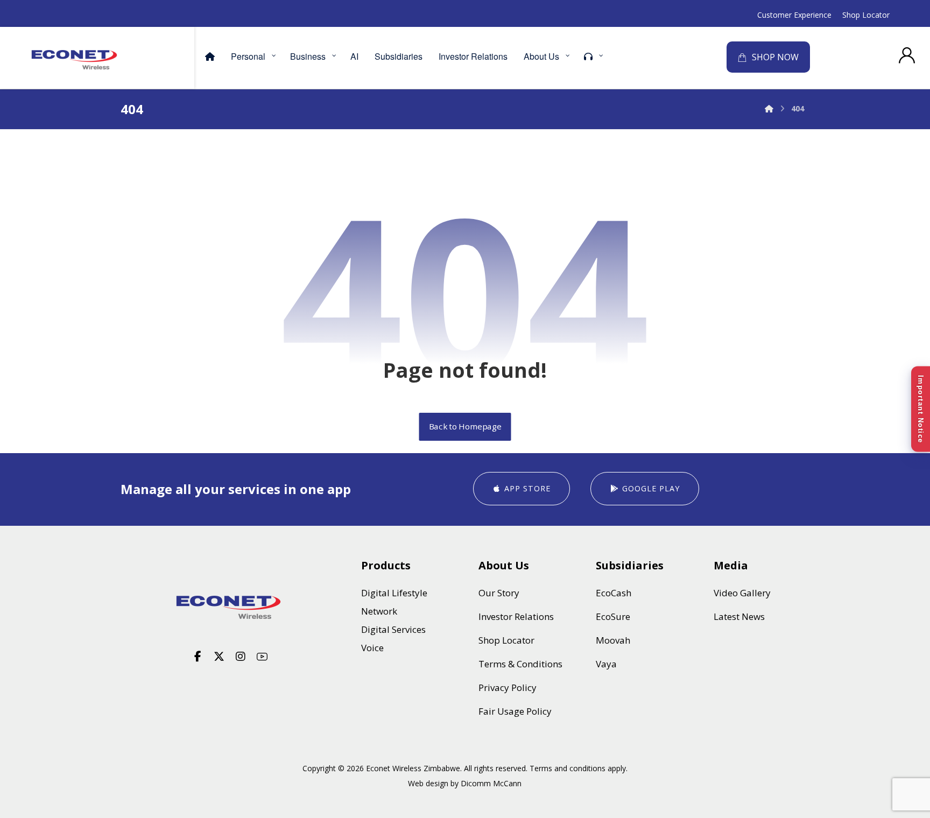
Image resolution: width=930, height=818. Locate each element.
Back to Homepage (465, 426)
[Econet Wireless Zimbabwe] (74, 59)
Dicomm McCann (491, 783)
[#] (197, 656)
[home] (230, 607)
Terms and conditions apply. (579, 768)
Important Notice (921, 409)
